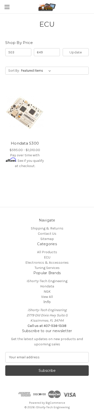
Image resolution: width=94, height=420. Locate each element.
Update (75, 52)
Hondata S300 (25, 143)
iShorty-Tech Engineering (47, 281)
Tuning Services (47, 268)
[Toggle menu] (7, 7)
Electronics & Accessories (47, 262)
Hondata (47, 286)
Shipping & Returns (47, 228)
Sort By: (14, 70)
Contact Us (47, 233)
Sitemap (47, 239)
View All (47, 297)
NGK (47, 291)
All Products (47, 252)
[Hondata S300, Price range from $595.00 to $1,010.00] (25, 112)
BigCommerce (55, 403)
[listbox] (37, 70)
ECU (47, 257)
